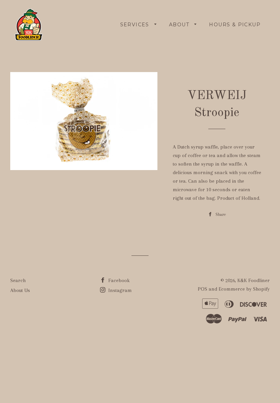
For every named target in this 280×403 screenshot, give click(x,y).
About (180, 25)
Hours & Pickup (235, 25)
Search (18, 280)
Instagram (119, 290)
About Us (20, 290)
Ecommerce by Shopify (244, 289)
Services (135, 25)
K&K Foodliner (253, 280)
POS (202, 289)
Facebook (118, 280)
